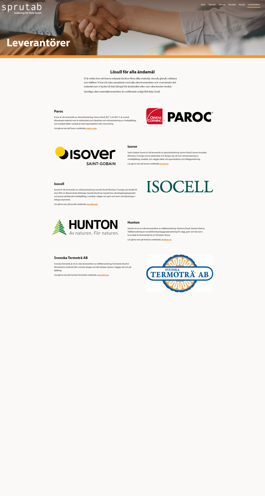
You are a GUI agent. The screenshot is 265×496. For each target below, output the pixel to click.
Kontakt (232, 4)
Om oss (222, 4)
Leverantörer (254, 4)
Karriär (242, 4)
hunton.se (166, 239)
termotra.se (103, 274)
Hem (203, 4)
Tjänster (212, 4)
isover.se (164, 163)
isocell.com (92, 204)
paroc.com (91, 128)
